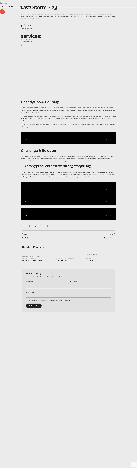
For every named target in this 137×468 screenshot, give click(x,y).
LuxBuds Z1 (92, 260)
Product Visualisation (29, 258)
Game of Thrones (32, 260)
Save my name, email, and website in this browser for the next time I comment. (50, 300)
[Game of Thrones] (36, 253)
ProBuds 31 (60, 260)
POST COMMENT (32, 305)
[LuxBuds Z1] (100, 254)
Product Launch (42, 226)
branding (33, 226)
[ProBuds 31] (68, 254)
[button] (68, 8)
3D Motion (26, 226)
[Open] (2, 11)
